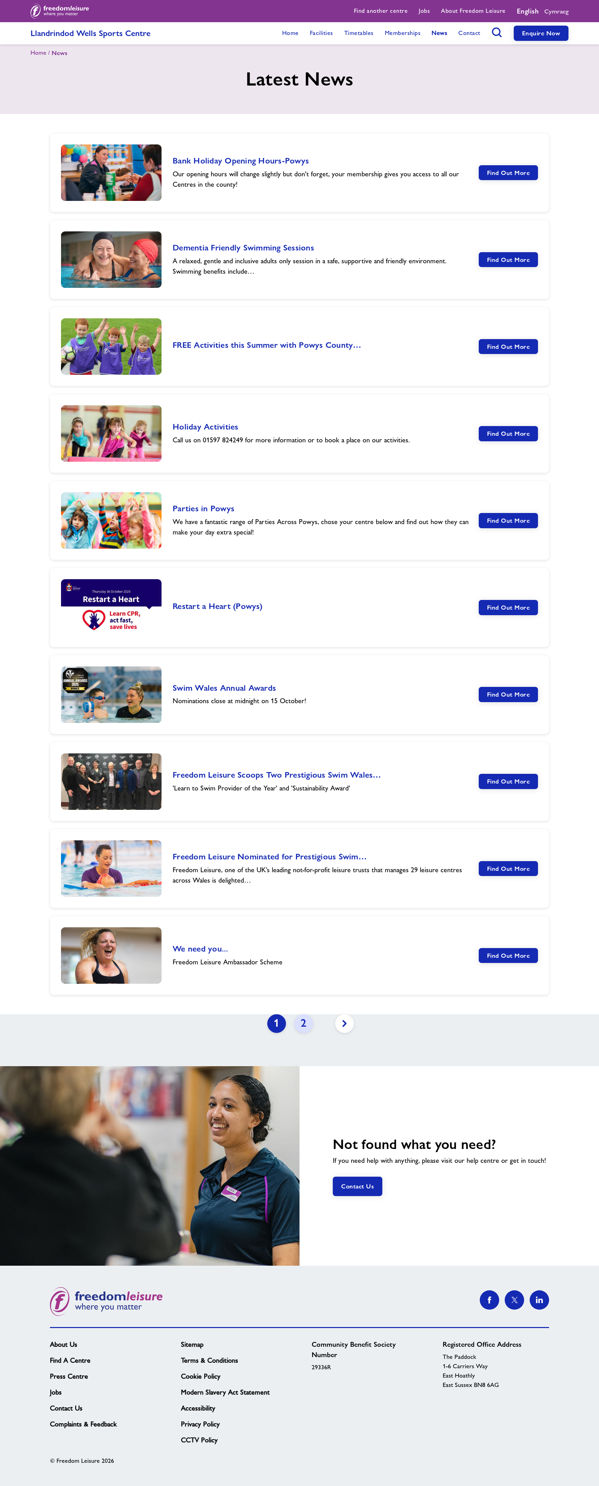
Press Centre (69, 1376)
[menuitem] (381, 11)
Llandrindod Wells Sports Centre (90, 33)
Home (38, 52)
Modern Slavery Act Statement (225, 1392)
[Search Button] (497, 32)
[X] (514, 1300)
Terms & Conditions (209, 1360)
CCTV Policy (199, 1440)
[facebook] (489, 1300)
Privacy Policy (200, 1424)
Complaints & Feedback (83, 1424)
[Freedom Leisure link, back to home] (60, 11)
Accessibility (198, 1408)
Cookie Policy (200, 1376)
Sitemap (192, 1344)
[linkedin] (539, 1300)
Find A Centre (70, 1360)
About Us (63, 1344)
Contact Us (357, 1186)
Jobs (56, 1392)
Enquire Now (541, 33)
